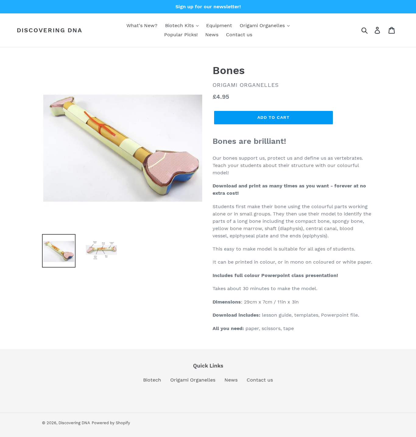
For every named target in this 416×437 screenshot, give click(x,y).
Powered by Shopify (111, 423)
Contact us (260, 380)
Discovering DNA (49, 30)
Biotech (152, 380)
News (231, 380)
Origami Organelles (192, 380)
